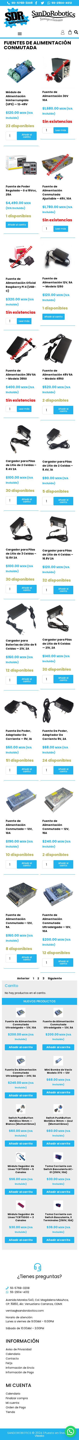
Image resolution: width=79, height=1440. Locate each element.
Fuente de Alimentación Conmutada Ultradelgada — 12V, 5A (58, 1024)
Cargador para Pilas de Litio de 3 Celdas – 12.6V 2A (21, 554)
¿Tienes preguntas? (39, 1276)
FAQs (9, 1363)
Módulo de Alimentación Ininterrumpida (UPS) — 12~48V (17, 98)
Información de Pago (20, 1372)
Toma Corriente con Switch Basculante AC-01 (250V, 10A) (58, 1169)
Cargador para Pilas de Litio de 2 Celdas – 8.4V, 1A (57, 466)
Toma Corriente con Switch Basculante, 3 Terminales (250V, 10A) (58, 1217)
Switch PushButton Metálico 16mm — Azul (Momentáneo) (58, 1121)
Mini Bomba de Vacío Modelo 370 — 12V (58, 1071)
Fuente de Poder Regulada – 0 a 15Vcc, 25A (21, 190)
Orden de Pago (16, 1407)
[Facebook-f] (36, 3)
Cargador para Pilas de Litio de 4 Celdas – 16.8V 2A (57, 554)
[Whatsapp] (48, 3)
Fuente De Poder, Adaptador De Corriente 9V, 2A (55, 735)
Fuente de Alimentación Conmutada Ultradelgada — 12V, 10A (56, 923)
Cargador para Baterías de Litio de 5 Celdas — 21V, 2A (21, 645)
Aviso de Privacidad (18, 1349)
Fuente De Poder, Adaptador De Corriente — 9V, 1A (19, 735)
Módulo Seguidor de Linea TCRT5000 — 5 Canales (21, 1169)
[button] (20, 33)
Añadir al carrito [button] (27, 136)
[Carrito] (70, 32)
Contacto (12, 1358)
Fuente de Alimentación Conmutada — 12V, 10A (19, 827)
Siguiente (55, 978)
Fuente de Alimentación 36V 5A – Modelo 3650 (21, 375)
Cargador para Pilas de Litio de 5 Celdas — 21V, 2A (57, 644)
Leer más (60, 130)
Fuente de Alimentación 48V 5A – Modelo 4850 (57, 375)
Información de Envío (20, 1368)
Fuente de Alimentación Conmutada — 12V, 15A (55, 827)
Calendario (13, 1354)
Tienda (10, 1412)
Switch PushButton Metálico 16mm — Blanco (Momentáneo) (21, 1121)
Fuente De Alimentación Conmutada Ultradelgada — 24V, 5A (20, 1072)
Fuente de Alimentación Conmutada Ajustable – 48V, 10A (56, 192)
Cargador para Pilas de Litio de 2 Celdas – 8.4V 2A (21, 465)
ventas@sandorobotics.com (25, 1311)
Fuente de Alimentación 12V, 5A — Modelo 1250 (57, 282)
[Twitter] (42, 3)
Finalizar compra (17, 1398)
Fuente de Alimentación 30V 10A (55, 96)
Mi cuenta (12, 1403)
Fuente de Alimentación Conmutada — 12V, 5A (19, 921)
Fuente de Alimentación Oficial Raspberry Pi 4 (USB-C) (21, 285)
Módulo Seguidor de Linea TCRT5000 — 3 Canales (21, 1217)
